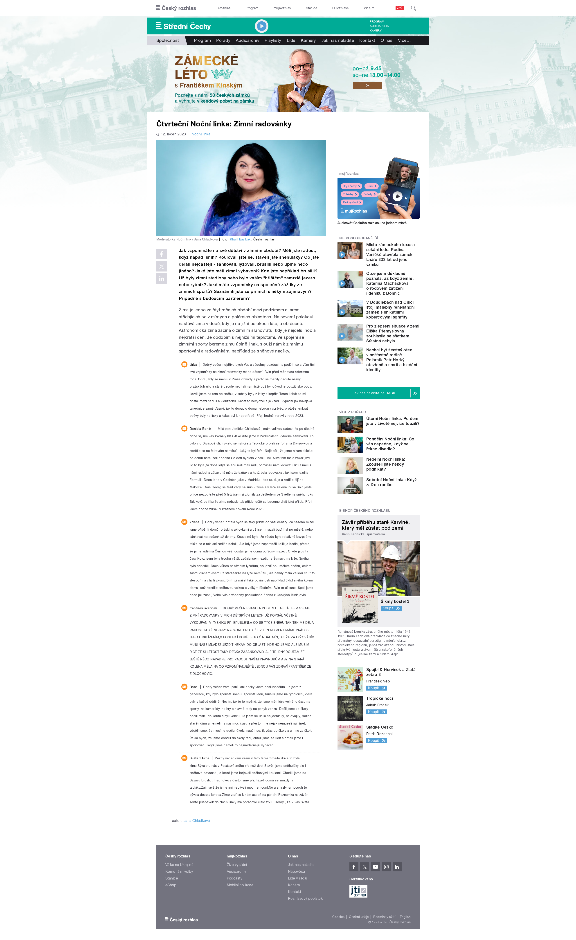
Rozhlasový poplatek (305, 898)
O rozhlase (340, 8)
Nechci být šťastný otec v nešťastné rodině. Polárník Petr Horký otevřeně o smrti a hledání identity (391, 360)
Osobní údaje (359, 917)
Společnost (167, 40)
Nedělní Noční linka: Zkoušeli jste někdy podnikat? (385, 464)
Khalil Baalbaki (240, 239)
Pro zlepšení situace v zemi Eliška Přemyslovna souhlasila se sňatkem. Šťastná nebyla (392, 333)
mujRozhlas (282, 8)
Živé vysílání (350, 202)
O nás (387, 40)
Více (404, 40)
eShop (170, 885)
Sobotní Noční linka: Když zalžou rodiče (391, 482)
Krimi (370, 186)
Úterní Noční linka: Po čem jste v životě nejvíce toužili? (392, 421)
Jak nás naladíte (338, 40)
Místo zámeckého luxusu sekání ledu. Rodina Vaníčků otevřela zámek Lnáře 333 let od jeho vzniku (390, 254)
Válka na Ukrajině (179, 865)
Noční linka (201, 134)
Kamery (376, 30)
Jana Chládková (197, 821)
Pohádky (348, 194)
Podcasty (235, 878)
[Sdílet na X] (161, 266)
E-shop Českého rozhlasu (365, 511)
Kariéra (294, 885)
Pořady (223, 40)
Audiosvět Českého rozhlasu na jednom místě (372, 223)
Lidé (291, 40)
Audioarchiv (379, 26)
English (405, 917)
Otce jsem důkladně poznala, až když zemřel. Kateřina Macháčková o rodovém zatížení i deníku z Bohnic (390, 283)
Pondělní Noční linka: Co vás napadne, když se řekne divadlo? (390, 444)
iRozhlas (224, 8)
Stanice (311, 8)
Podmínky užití (384, 917)
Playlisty (273, 40)
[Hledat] (413, 8)
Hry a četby (350, 186)
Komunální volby (179, 871)
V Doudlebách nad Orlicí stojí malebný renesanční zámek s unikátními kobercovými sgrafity (390, 309)
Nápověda (296, 871)
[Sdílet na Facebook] (161, 254)
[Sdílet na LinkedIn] (161, 278)
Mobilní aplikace (240, 885)
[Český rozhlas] (176, 8)
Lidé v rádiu (297, 878)
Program (251, 8)
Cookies (338, 917)
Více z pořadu (352, 412)
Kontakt (367, 40)
